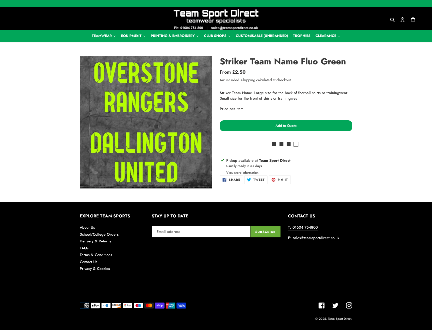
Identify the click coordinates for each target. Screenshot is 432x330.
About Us (87, 227)
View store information (242, 172)
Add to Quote (286, 125)
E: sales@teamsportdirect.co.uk (313, 238)
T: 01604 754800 (303, 227)
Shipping (248, 79)
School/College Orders (99, 234)
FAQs (84, 248)
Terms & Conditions (96, 255)
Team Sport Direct (339, 319)
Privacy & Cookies (95, 268)
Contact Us (88, 262)
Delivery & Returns (95, 241)
